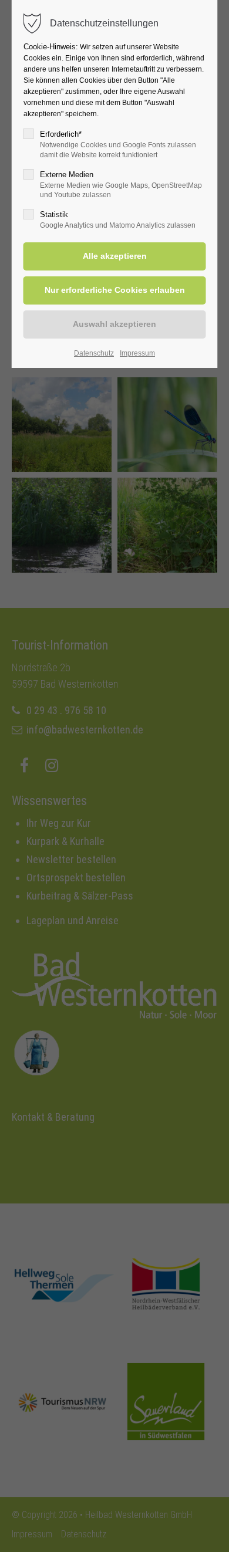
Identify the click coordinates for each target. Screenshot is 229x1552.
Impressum (137, 353)
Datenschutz (94, 353)
